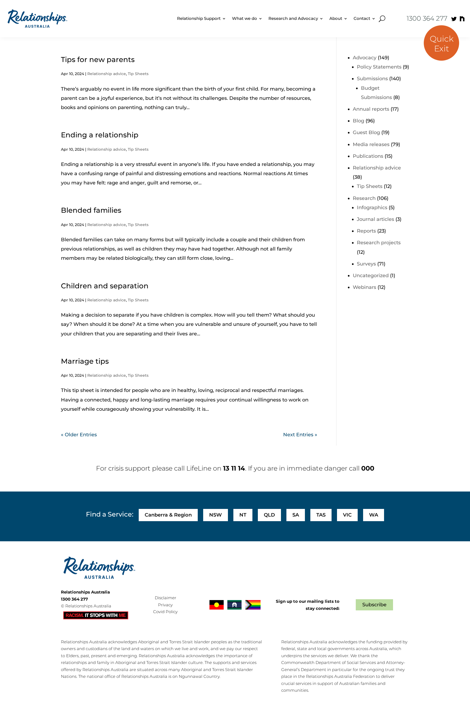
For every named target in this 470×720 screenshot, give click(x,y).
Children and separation (105, 286)
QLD (269, 515)
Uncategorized (371, 276)
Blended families (91, 210)
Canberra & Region (168, 515)
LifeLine (198, 468)
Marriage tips (85, 361)
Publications (368, 156)
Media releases (371, 144)
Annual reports (371, 109)
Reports (366, 231)
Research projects (379, 243)
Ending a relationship (99, 135)
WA (373, 515)
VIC (347, 515)
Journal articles (375, 219)
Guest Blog (366, 132)
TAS (321, 515)
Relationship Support (199, 18)
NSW (215, 515)
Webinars (364, 287)
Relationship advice (106, 73)
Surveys (366, 264)
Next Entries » (300, 435)
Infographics (372, 208)
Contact (362, 18)
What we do (244, 18)
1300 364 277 (427, 18)
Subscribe (374, 605)
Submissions (372, 79)
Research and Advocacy (293, 18)
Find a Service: (109, 514)
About (335, 18)
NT (242, 515)
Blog (358, 121)
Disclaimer (165, 597)
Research (364, 198)
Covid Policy (165, 611)
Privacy (165, 604)
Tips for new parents (98, 59)
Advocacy (364, 58)
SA (295, 515)
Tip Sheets (138, 73)
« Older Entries (79, 435)
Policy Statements (379, 67)
